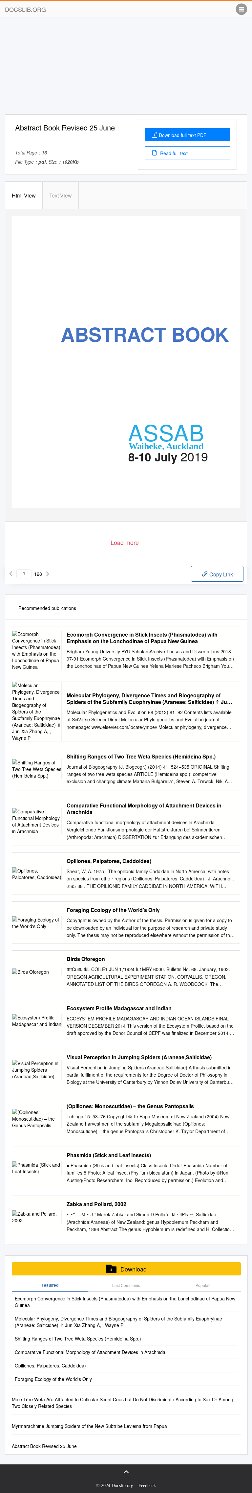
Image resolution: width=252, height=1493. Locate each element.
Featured (50, 1285)
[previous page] (11, 574)
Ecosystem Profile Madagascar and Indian (119, 1008)
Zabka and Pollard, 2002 (96, 1204)
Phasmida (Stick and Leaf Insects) (109, 1155)
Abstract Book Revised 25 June (44, 1446)
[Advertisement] (126, 68)
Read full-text (173, 153)
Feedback (147, 1485)
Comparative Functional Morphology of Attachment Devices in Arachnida (144, 808)
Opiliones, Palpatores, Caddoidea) (109, 861)
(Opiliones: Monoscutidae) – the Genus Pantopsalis (130, 1106)
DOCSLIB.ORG (25, 9)
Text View (60, 195)
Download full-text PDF (182, 135)
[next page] (47, 574)
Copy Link (220, 574)
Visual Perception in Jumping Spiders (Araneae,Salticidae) (139, 1057)
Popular (203, 1285)
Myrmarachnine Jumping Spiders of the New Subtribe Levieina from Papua (89, 1426)
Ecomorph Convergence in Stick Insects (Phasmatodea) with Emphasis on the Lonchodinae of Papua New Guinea (142, 637)
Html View (24, 195)
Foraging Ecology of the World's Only (113, 910)
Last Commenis (126, 1285)
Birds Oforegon (86, 959)
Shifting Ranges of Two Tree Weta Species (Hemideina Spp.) (141, 756)
